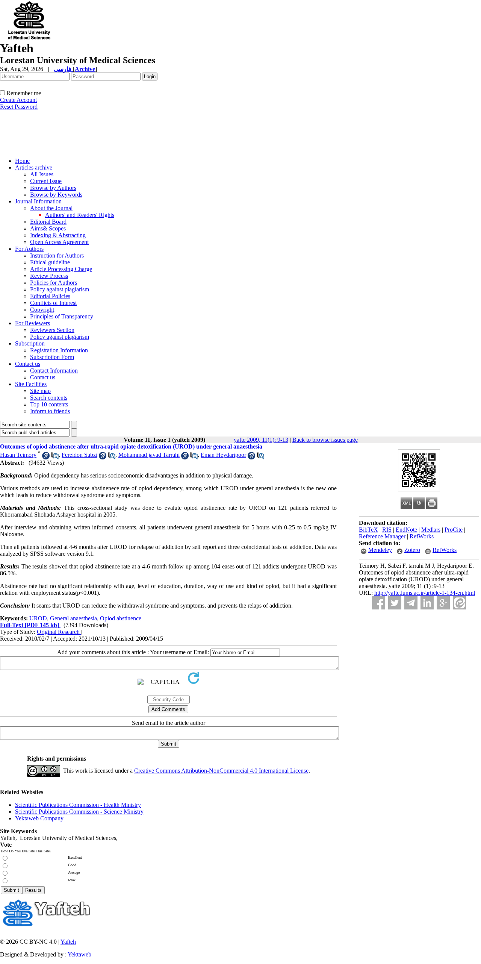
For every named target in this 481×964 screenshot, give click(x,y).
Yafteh (68, 941)
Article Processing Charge (61, 269)
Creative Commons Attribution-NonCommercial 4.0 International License (221, 770)
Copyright (42, 309)
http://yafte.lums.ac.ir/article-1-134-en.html (424, 593)
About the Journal (51, 208)
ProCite (454, 529)
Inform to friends (50, 411)
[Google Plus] (443, 602)
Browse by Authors (53, 188)
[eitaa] (459, 602)
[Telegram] (410, 602)
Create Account (18, 100)
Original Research (59, 632)
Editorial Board (48, 221)
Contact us (27, 364)
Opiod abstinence (120, 618)
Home (22, 161)
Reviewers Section (52, 330)
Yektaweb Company (39, 818)
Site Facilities (31, 384)
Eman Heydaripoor (223, 455)
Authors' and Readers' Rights (79, 215)
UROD (38, 618)
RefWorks (422, 536)
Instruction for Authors (57, 255)
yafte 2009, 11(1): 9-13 (261, 440)
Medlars (430, 529)
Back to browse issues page (325, 440)
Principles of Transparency (61, 316)
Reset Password (19, 106)
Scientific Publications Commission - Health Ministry (78, 805)
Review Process (49, 276)
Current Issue (46, 181)
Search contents (48, 397)
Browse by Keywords (56, 194)
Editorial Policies (50, 296)
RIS (387, 529)
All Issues (41, 174)
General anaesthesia (73, 618)
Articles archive (33, 167)
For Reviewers (32, 323)
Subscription (30, 343)
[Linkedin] (427, 602)
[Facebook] (378, 602)
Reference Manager (382, 536)
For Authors (29, 249)
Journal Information (38, 201)
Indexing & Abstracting (58, 235)
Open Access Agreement (59, 242)
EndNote (406, 529)
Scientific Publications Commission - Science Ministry (79, 811)
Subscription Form (52, 357)
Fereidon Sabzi (79, 455)
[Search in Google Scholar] (46, 457)
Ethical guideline (50, 262)
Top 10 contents (49, 404)
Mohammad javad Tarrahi (149, 455)
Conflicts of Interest (53, 303)
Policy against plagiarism (59, 289)
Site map (40, 391)
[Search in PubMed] (55, 457)
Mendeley (380, 550)
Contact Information (54, 370)
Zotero (412, 550)
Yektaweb (79, 954)
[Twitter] (394, 602)
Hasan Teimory (18, 455)
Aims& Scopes (48, 228)
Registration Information (59, 350)
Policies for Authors (53, 282)
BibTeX (368, 529)
